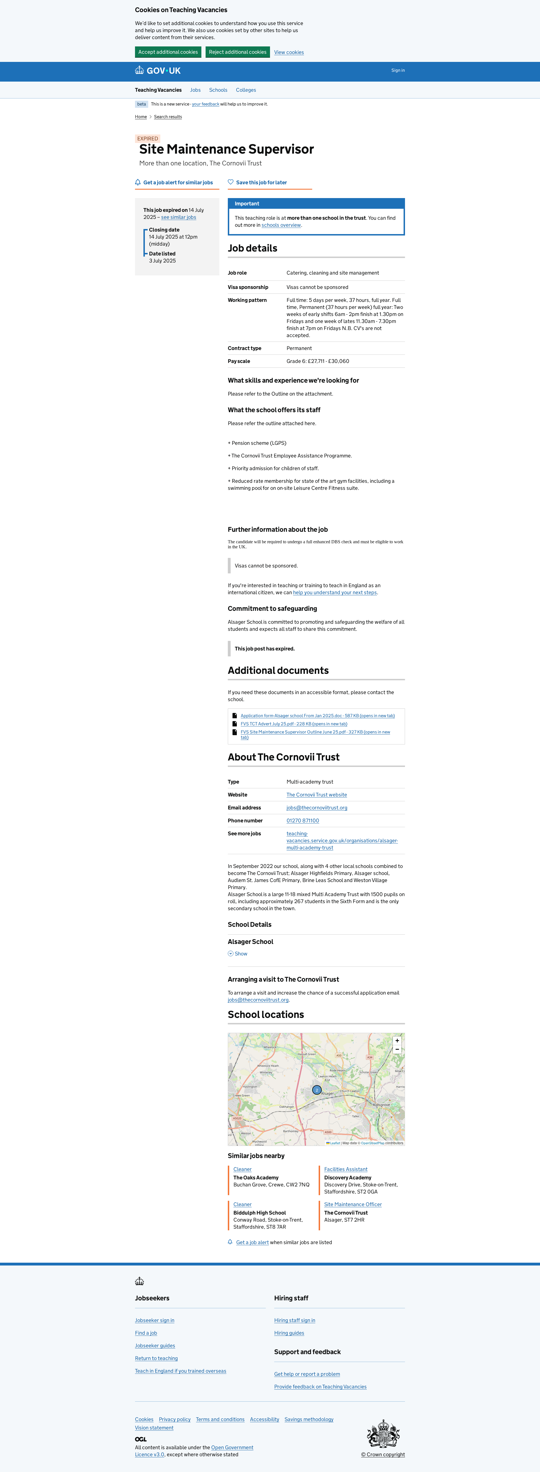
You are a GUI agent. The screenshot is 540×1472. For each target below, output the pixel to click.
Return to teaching (156, 1358)
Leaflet (335, 1143)
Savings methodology (309, 1419)
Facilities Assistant (346, 1169)
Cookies (144, 1419)
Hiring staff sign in (294, 1320)
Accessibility (264, 1419)
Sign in (398, 70)
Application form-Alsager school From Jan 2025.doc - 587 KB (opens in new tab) (318, 715)
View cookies (289, 52)
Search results (168, 116)
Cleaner (242, 1169)
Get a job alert (252, 1242)
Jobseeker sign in (154, 1320)
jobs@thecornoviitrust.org (317, 807)
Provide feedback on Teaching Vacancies (320, 1386)
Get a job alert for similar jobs (178, 182)
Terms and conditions (220, 1419)
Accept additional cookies (168, 52)
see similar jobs (178, 217)
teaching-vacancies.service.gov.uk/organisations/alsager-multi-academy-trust (342, 840)
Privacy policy (175, 1419)
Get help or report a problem (307, 1374)
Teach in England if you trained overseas (180, 1371)
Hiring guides (289, 1333)
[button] (317, 1090)
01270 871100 (303, 820)
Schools (218, 90)
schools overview (281, 225)
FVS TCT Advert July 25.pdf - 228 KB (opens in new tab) (294, 723)
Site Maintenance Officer (353, 1204)
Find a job (146, 1333)
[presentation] (316, 1089)
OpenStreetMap (372, 1143)
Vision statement (154, 1427)
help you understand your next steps (335, 592)
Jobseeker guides (155, 1345)
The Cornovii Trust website (317, 794)
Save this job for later (261, 182)
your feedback (205, 104)
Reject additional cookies (238, 52)
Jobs (195, 90)
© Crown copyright (383, 1454)
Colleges (246, 90)
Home (141, 116)
